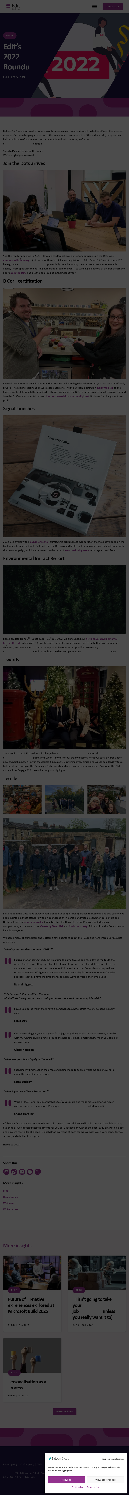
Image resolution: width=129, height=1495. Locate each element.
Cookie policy (77, 1487)
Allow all (66, 1479)
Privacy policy (93, 1487)
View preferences (105, 1479)
